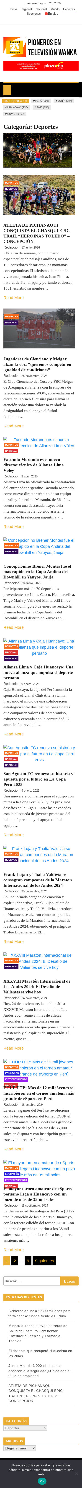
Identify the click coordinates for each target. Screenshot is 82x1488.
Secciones (34, 13)
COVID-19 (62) (15, 114)
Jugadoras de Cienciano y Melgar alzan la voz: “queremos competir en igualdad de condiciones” (37, 364)
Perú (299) (42, 100)
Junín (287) (65, 100)
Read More (13, 297)
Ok (42, 1481)
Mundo (55, 9)
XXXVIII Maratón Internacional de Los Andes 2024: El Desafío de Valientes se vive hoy (36, 986)
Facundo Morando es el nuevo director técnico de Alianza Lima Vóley (33, 465)
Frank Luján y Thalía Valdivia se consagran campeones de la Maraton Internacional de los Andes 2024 (37, 880)
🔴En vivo (51, 13)
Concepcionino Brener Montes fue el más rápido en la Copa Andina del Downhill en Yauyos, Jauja (37, 571)
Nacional (41, 9)
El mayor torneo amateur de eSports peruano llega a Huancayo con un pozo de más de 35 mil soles (37, 1194)
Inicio (13, 9)
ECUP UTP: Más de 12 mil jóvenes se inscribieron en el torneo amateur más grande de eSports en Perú (38, 1093)
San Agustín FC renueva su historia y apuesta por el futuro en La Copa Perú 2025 (38, 779)
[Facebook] (29, 20)
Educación (12, 1073)
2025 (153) (43, 107)
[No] (76, 1474)
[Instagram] (43, 20)
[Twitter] (36, 20)
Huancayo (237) (17, 107)
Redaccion (11, 247)
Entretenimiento (16, 1079)
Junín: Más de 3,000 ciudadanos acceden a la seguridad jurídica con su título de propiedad (40, 1371)
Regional (26, 9)
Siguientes (44, 1261)
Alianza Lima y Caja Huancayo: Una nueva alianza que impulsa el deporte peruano (38, 672)
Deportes (69, 9)
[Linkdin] (49, 20)
